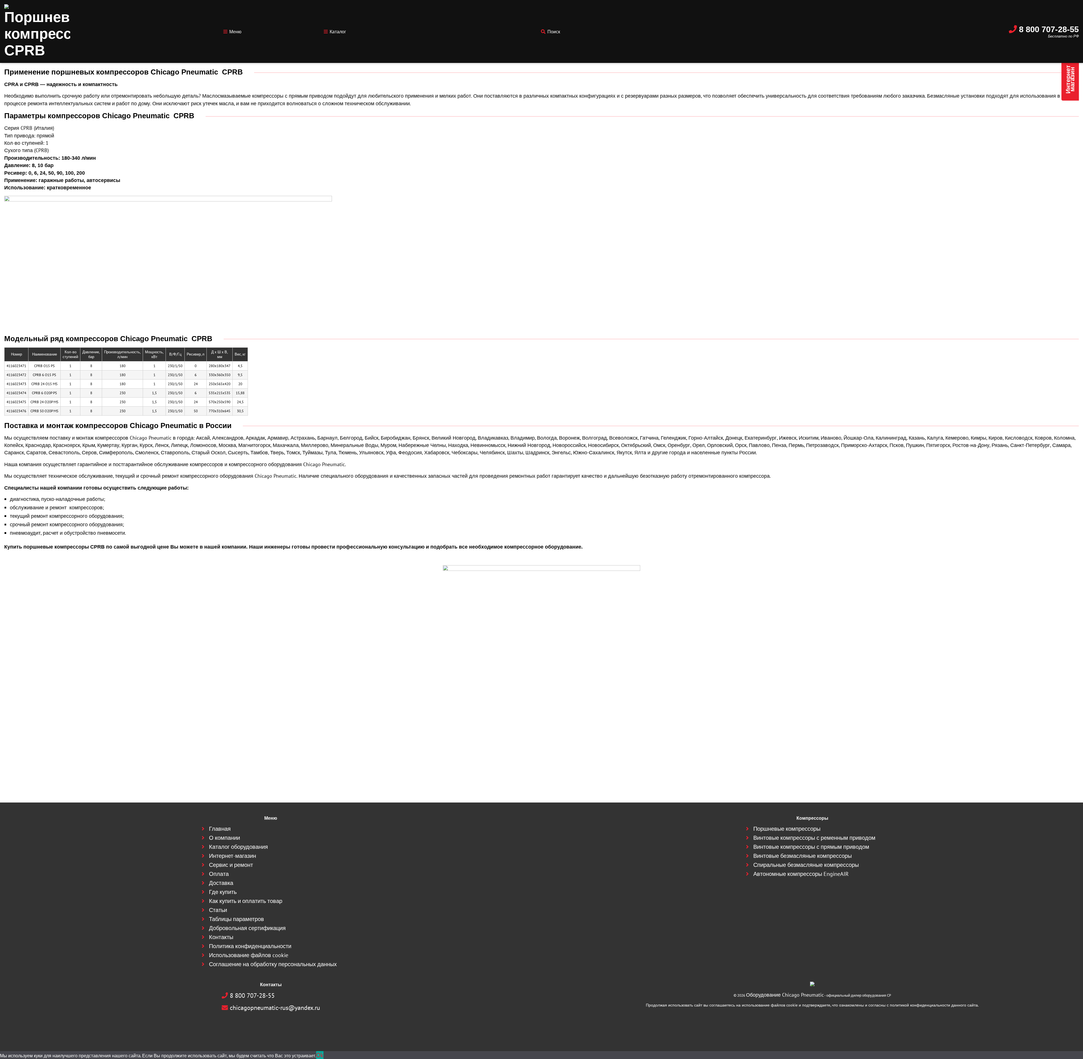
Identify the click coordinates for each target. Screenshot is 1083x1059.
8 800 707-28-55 (1056, 22)
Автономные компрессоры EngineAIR (805, 898)
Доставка (235, 905)
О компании (238, 869)
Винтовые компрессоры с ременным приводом (814, 869)
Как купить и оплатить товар (253, 920)
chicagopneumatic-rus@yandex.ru (274, 1011)
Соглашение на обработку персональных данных (273, 971)
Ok (319, 1056)
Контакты (235, 949)
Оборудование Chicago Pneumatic (785, 1000)
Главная (234, 861)
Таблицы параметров (247, 935)
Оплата (234, 898)
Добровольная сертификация (254, 942)
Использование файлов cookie (255, 964)
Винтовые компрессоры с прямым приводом (812, 876)
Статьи (233, 927)
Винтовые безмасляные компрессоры (806, 883)
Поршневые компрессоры (795, 861)
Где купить (236, 913)
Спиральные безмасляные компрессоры (808, 891)
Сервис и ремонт (243, 891)
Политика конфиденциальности (256, 957)
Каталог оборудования (248, 876)
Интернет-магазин (244, 883)
